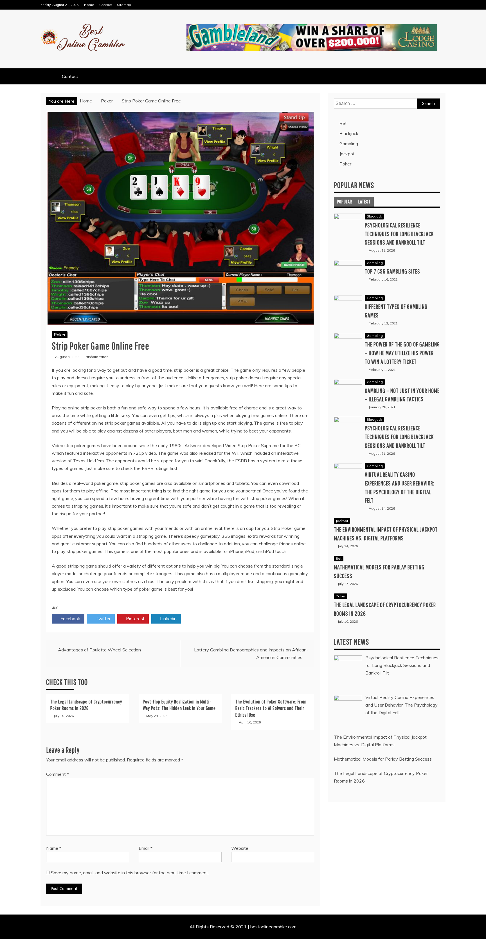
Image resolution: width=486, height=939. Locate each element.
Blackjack (348, 133)
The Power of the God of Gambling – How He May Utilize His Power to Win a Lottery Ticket (402, 352)
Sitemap (124, 5)
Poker (60, 334)
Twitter (102, 618)
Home (89, 5)
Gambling (348, 143)
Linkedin (168, 618)
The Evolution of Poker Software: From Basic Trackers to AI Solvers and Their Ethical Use (271, 708)
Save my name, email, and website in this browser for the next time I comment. (130, 872)
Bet (343, 123)
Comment (57, 774)
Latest (364, 202)
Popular (344, 202)
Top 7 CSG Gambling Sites (392, 271)
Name (53, 848)
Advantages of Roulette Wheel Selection (99, 650)
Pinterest (135, 618)
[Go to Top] (479, 933)
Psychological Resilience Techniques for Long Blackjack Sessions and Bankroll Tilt (399, 233)
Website (239, 848)
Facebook (69, 618)
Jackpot (347, 153)
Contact (105, 5)
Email (145, 848)
